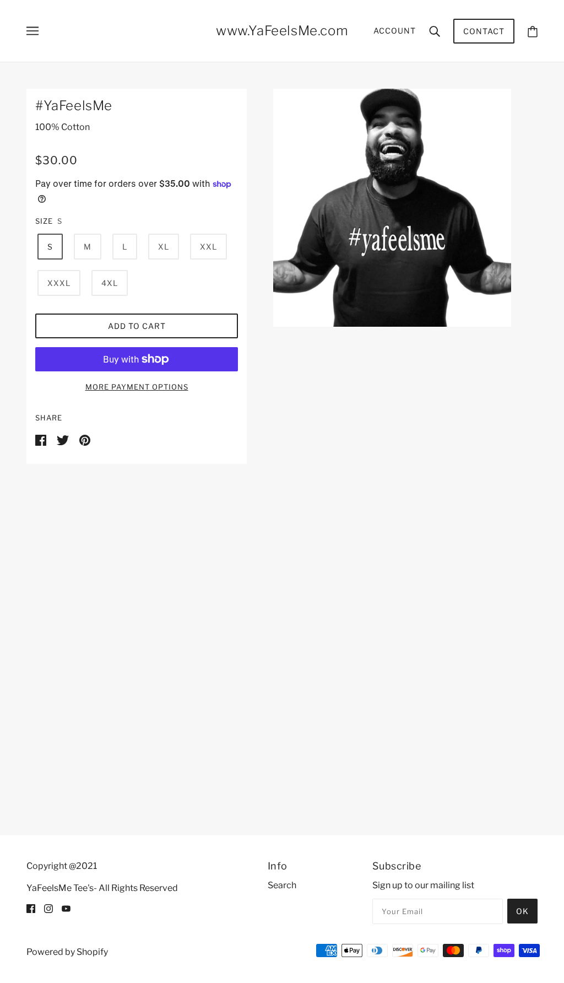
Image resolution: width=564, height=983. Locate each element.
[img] (31, 908)
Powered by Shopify (67, 952)
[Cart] (532, 31)
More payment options (136, 386)
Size (44, 221)
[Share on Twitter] (63, 439)
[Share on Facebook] (41, 439)
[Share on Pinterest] (85, 439)
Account (394, 30)
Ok (522, 911)
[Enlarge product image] (392, 208)
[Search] (434, 30)
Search (282, 885)
